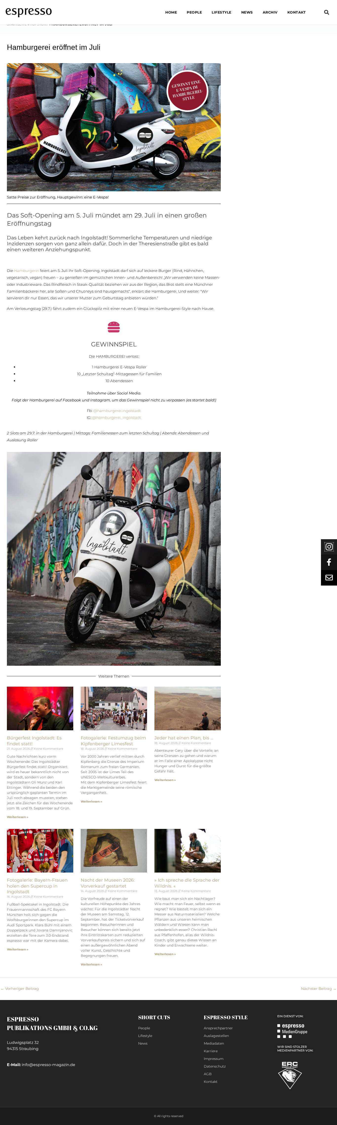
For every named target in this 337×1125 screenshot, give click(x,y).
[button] (327, 12)
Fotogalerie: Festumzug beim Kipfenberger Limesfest (113, 740)
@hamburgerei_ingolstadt (116, 417)
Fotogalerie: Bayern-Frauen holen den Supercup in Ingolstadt (37, 885)
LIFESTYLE (221, 12)
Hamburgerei (26, 270)
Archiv (270, 12)
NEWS (247, 12)
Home (171, 12)
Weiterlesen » (17, 817)
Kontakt (296, 12)
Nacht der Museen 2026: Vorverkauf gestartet (108, 883)
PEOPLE (194, 12)
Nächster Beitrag (319, 988)
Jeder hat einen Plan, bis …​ (183, 738)
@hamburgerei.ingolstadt (117, 410)
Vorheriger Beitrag (19, 988)
